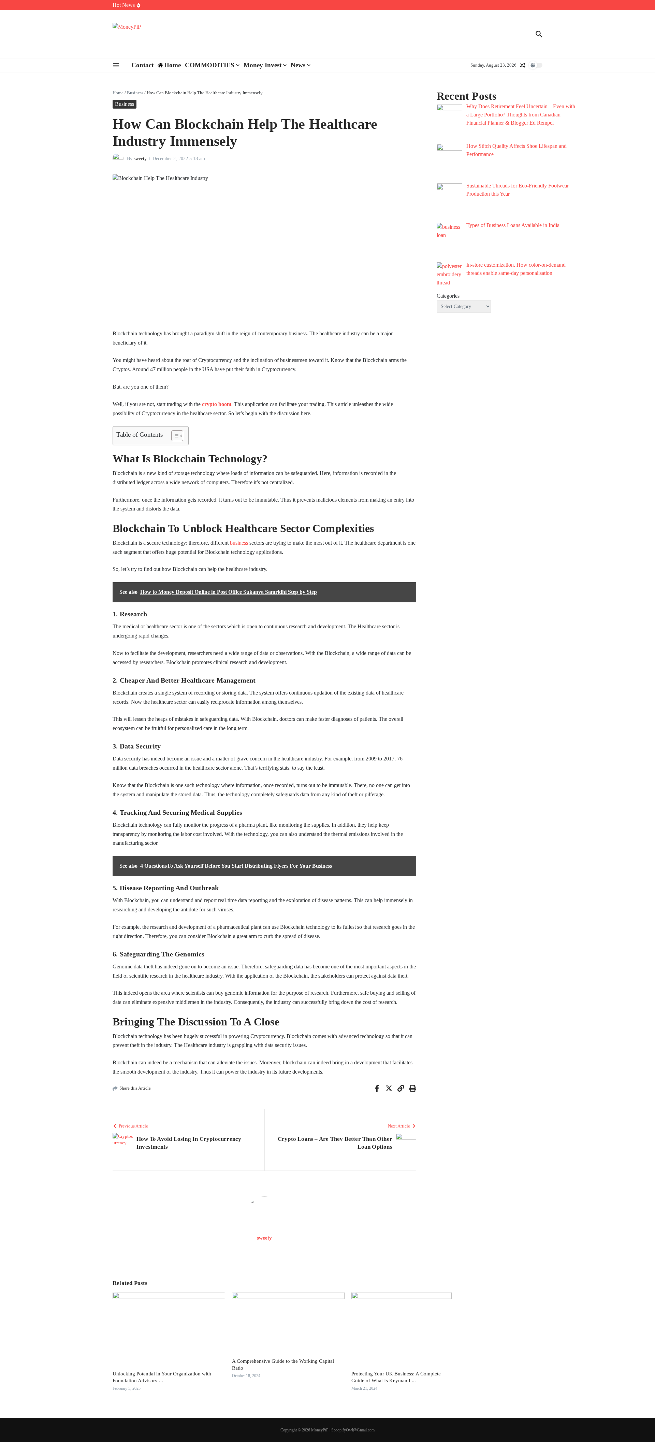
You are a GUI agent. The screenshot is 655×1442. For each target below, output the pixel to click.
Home (118, 92)
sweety (140, 158)
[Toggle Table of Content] (173, 436)
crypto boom (216, 404)
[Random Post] (522, 65)
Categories (448, 296)
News (298, 65)
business (239, 543)
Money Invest (262, 65)
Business (135, 92)
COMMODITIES (209, 65)
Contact (142, 65)
